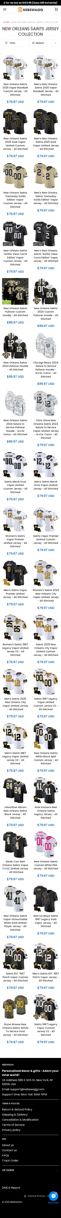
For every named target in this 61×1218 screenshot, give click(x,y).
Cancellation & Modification (20, 1120)
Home (6, 22)
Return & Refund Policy (17, 1109)
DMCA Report (11, 1188)
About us (8, 1145)
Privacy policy (11, 1130)
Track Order (10, 1160)
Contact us (9, 1150)
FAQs (5, 1155)
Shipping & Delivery (15, 1115)
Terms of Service (13, 1125)
